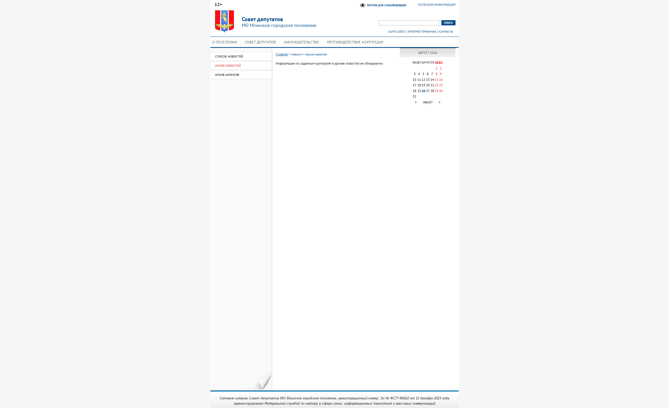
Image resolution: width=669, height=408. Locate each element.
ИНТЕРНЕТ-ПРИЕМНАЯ (422, 31)
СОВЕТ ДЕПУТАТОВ (260, 42)
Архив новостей (228, 65)
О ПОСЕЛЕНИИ (224, 42)
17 (414, 85)
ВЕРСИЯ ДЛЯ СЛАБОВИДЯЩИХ (386, 5)
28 (432, 91)
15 (436, 79)
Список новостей (229, 56)
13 (428, 79)
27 (428, 91)
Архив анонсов (227, 75)
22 (436, 85)
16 (441, 79)
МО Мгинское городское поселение (279, 21)
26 (423, 91)
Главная (282, 54)
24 (414, 91)
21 (432, 85)
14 (432, 79)
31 (414, 96)
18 (419, 85)
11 (419, 79)
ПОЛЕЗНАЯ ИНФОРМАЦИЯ (436, 4)
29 (436, 91)
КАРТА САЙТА (396, 31)
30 (441, 91)
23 (441, 85)
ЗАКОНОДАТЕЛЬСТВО (301, 42)
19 (423, 85)
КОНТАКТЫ (446, 31)
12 (423, 79)
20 (428, 85)
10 (414, 79)
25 (419, 91)
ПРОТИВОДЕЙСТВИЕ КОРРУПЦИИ (355, 42)
